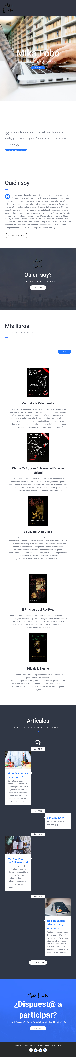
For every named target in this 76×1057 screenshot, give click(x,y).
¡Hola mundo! (55, 818)
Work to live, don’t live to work (18, 845)
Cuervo (59, 1045)
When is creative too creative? (18, 760)
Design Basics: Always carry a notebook (58, 907)
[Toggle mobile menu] (72, 6)
